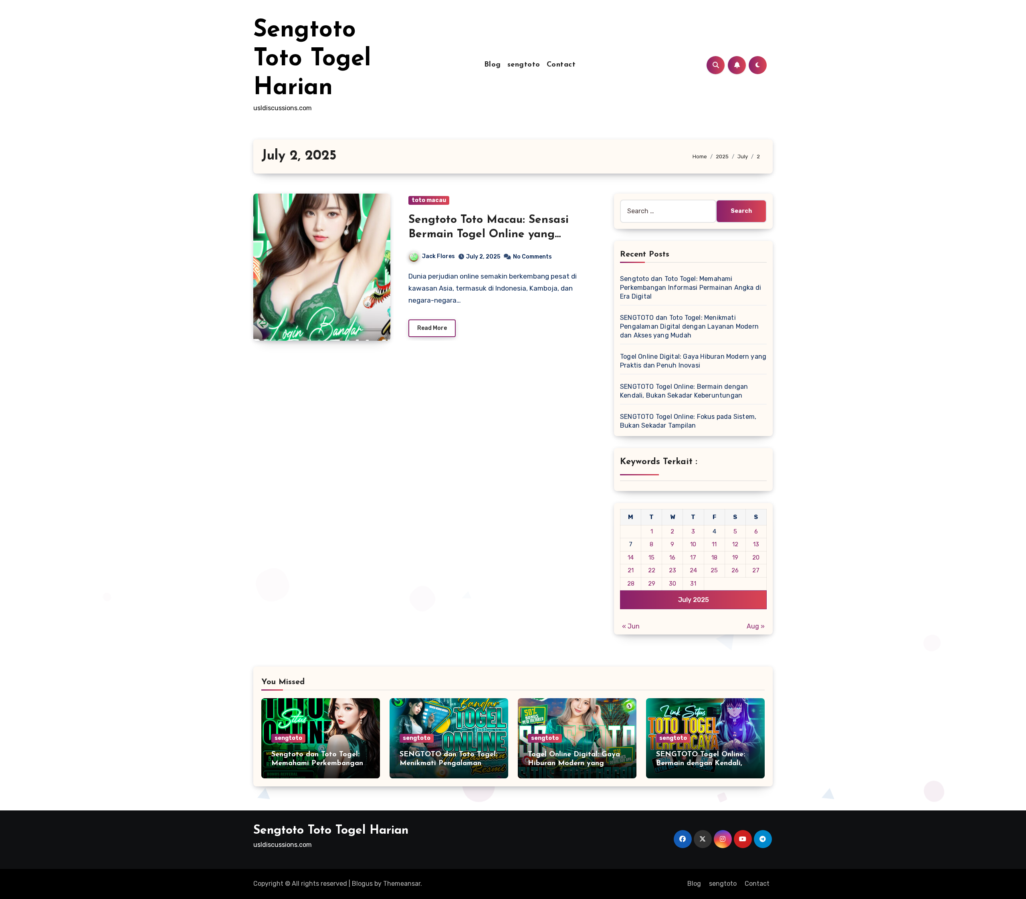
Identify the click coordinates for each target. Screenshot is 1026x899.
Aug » (756, 626)
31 (693, 583)
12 (735, 544)
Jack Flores (438, 256)
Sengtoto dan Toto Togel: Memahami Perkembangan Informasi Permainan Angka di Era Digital (690, 287)
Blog (492, 65)
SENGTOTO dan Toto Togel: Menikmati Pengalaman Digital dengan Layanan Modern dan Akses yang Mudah (689, 326)
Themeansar (401, 883)
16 (672, 557)
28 (630, 583)
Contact (561, 65)
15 (651, 557)
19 (735, 557)
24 (693, 570)
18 (714, 557)
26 (735, 570)
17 (693, 557)
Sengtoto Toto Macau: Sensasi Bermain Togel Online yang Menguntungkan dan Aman (488, 234)
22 (651, 570)
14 (631, 557)
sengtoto (523, 65)
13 (756, 544)
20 (755, 557)
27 (755, 570)
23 (672, 570)
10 (693, 544)
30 (672, 583)
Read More (432, 328)
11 (714, 544)
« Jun (631, 626)
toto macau (429, 200)
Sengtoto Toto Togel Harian (312, 59)
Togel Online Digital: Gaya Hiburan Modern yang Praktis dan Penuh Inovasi (574, 763)
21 (631, 570)
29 (651, 583)
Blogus (362, 883)
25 (714, 570)
